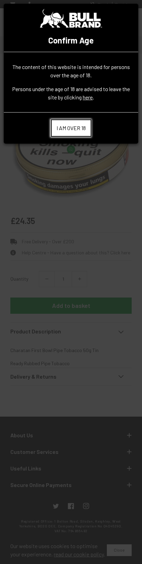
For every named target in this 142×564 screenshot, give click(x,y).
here (88, 97)
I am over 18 (71, 128)
